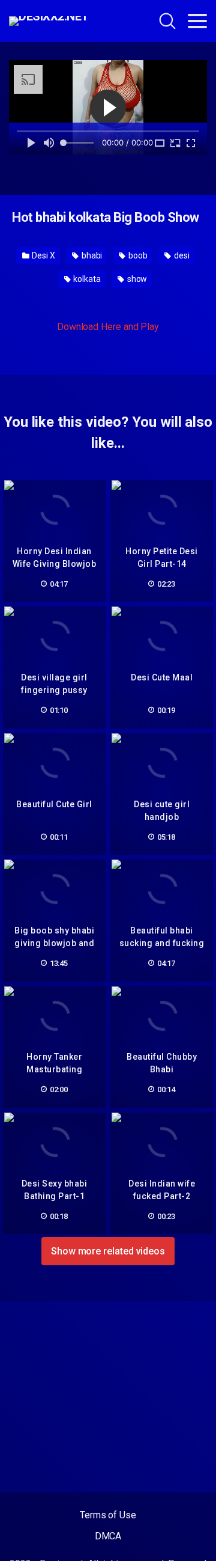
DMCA (108, 1536)
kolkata (86, 279)
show (136, 279)
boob (137, 255)
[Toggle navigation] (197, 21)
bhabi (91, 255)
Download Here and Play (108, 326)
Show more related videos (108, 1251)
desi (181, 255)
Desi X (42, 255)
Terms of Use (108, 1515)
